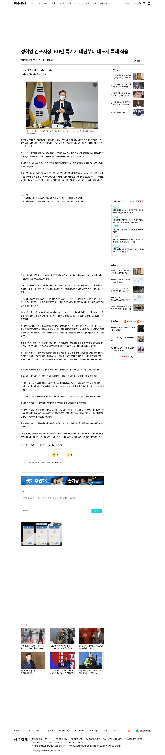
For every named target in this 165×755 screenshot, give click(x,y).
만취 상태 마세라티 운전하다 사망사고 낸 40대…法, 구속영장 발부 (128, 250)
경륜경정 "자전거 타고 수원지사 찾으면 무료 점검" (128, 231)
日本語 (134, 3)
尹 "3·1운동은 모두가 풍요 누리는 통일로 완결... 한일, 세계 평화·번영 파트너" (61, 672)
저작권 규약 (93, 731)
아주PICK (114, 265)
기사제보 (50, 731)
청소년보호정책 (79, 731)
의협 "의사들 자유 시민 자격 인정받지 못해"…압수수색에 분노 (91, 672)
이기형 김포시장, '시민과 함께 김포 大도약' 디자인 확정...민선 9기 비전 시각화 (53, 201)
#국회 (25, 445)
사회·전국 (78, 3)
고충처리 (105, 731)
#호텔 (60, 445)
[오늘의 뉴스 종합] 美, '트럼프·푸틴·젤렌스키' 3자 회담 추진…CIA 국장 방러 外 (128, 240)
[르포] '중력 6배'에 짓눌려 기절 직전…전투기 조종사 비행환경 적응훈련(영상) (62, 647)
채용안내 (39, 731)
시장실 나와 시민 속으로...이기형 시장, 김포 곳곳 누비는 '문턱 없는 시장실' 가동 (53, 198)
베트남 (142, 322)
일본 (134, 322)
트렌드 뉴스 (115, 70)
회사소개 (16, 731)
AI (39, 3)
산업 (45, 3)
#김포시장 (50, 445)
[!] (143, 70)
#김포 (33, 445)
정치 (69, 3)
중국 (33, 3)
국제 (87, 3)
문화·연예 (103, 3)
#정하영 (41, 445)
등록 (96, 511)
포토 (94, 3)
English (127, 3)
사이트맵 (116, 731)
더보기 (121, 357)
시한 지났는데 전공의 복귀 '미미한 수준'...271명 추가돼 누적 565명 (32, 647)
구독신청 (27, 731)
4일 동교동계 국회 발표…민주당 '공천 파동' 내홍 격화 (33, 672)
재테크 (54, 3)
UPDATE (138, 202)
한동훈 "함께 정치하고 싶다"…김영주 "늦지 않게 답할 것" (91, 647)
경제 (62, 3)
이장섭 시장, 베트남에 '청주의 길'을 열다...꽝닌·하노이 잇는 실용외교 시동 (128, 211)
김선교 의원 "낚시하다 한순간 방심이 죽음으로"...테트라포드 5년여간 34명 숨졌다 (128, 221)
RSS (126, 731)
